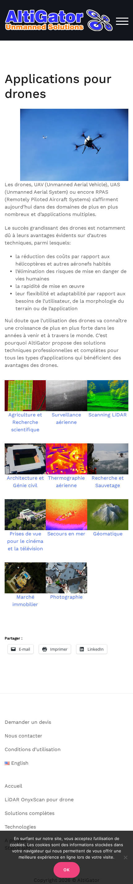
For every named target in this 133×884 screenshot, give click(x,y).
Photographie (66, 597)
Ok (66, 869)
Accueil (13, 786)
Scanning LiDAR (107, 415)
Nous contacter (23, 736)
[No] (125, 857)
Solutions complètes (29, 813)
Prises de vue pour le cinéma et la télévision (25, 541)
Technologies (20, 827)
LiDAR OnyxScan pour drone (39, 800)
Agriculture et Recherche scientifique (25, 422)
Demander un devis (28, 722)
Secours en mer (66, 534)
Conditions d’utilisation (33, 749)
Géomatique (107, 534)
